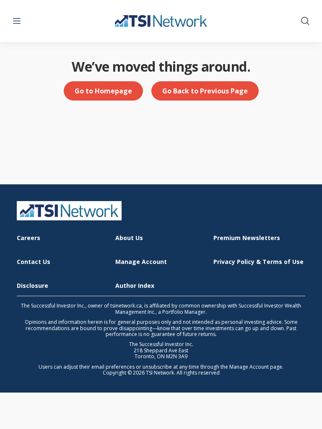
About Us (129, 238)
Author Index (134, 285)
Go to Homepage (103, 91)
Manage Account (141, 262)
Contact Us (33, 262)
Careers (28, 238)
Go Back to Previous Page (205, 91)
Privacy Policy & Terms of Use (258, 262)
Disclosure (32, 285)
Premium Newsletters (246, 238)
